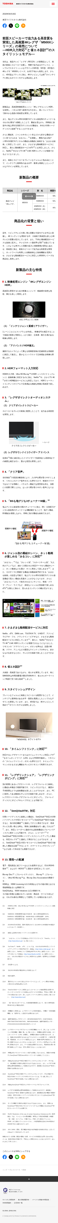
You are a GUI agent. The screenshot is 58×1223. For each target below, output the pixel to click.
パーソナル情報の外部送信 (40, 1199)
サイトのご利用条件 (9, 1199)
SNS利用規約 (7, 1203)
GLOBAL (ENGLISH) (9, 1210)
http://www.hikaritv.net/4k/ (32, 954)
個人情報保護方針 (23, 1199)
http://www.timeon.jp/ (15, 941)
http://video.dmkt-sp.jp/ (43, 949)
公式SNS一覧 (18, 1203)
